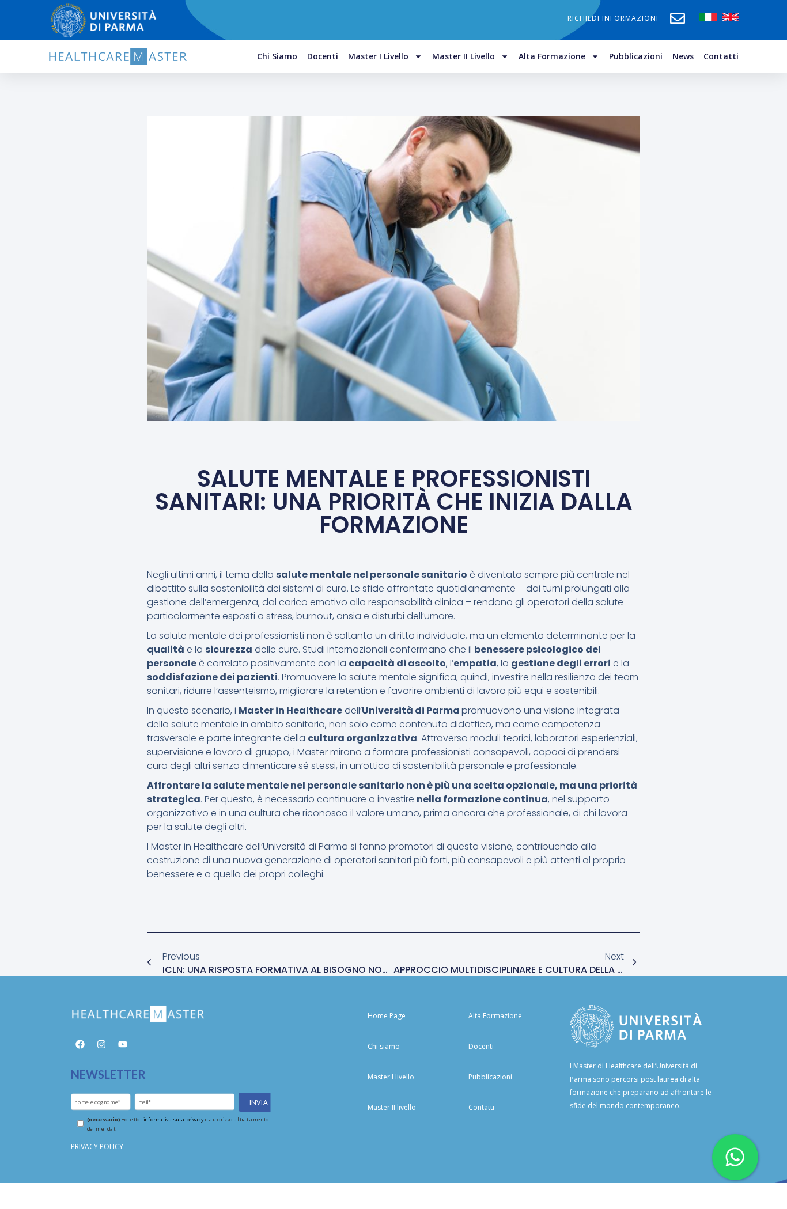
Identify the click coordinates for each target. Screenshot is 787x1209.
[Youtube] (122, 1044)
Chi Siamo (277, 56)
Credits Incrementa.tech (393, 1195)
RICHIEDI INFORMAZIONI (613, 18)
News (683, 56)
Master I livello (378, 56)
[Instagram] (101, 1044)
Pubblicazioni (636, 56)
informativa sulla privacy (173, 1119)
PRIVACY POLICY (97, 1146)
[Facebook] (80, 1044)
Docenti (322, 56)
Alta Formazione (552, 56)
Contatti (721, 56)
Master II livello (463, 56)
